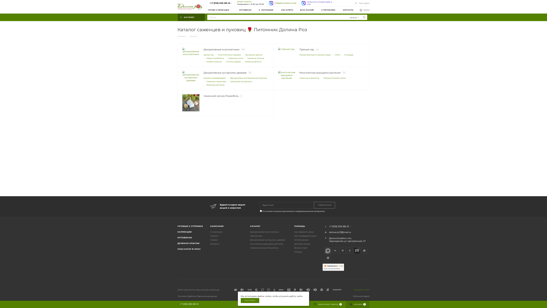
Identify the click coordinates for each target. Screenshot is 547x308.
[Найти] (364, 17)
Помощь (299, 226)
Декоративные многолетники (264, 232)
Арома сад (209, 55)
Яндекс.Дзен (328, 258)
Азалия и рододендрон (215, 78)
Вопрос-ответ (300, 248)
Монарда (348, 55)
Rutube (357, 251)
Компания (217, 226)
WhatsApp (364, 251)
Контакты (214, 244)
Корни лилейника (215, 58)
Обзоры (298, 252)
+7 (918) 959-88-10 (220, 3)
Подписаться (325, 205)
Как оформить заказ (304, 232)
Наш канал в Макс (189, 249)
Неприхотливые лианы (334, 78)
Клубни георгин (214, 61)
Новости (214, 236)
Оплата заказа (301, 240)
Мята (337, 55)
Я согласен (250, 300)
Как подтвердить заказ (305, 236)
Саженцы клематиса (309, 78)
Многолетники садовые (229, 55)
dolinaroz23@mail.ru (340, 232)
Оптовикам (184, 237)
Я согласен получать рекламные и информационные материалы (293, 211)
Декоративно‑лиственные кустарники (248, 78)
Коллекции (184, 232)
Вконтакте (335, 251)
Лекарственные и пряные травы (315, 55)
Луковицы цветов (253, 55)
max (328, 251)
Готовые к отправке (190, 226)
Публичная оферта (361, 296)
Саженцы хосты (235, 58)
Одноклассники (350, 251)
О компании (216, 232)
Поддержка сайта (362, 290)
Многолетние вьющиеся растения (266, 244)
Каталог (255, 226)
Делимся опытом (188, 243)
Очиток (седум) (233, 61)
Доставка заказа (302, 244)
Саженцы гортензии (216, 81)
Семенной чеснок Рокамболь (264, 248)
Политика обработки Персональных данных (197, 296)
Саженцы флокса (253, 61)
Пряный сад (256, 236)
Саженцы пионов (255, 58)
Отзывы (214, 240)
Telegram (342, 251)
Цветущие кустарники (241, 81)
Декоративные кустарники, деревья (267, 240)
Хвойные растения (215, 85)
